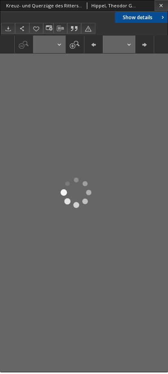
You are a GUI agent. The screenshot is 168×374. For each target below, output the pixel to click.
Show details (138, 17)
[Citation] (74, 28)
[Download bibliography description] (60, 28)
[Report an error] (88, 28)
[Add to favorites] (36, 28)
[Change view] (48, 28)
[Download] (8, 28)
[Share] (22, 28)
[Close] (161, 5)
